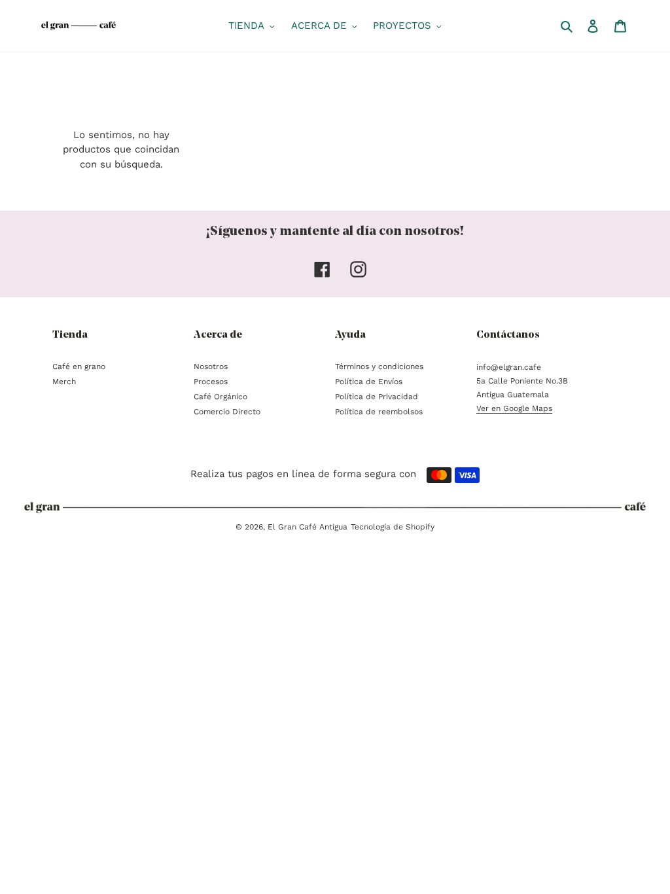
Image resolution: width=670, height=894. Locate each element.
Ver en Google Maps (514, 408)
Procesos (211, 381)
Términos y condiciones (379, 366)
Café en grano (78, 366)
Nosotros (211, 366)
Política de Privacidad (376, 396)
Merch (64, 381)
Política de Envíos (368, 381)
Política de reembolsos (379, 411)
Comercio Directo (227, 411)
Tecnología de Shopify (392, 526)
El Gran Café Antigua (307, 526)
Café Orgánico (220, 396)
